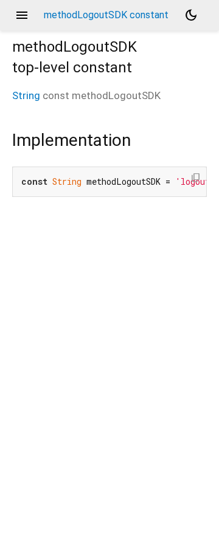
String (26, 95)
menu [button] (22, 15)
